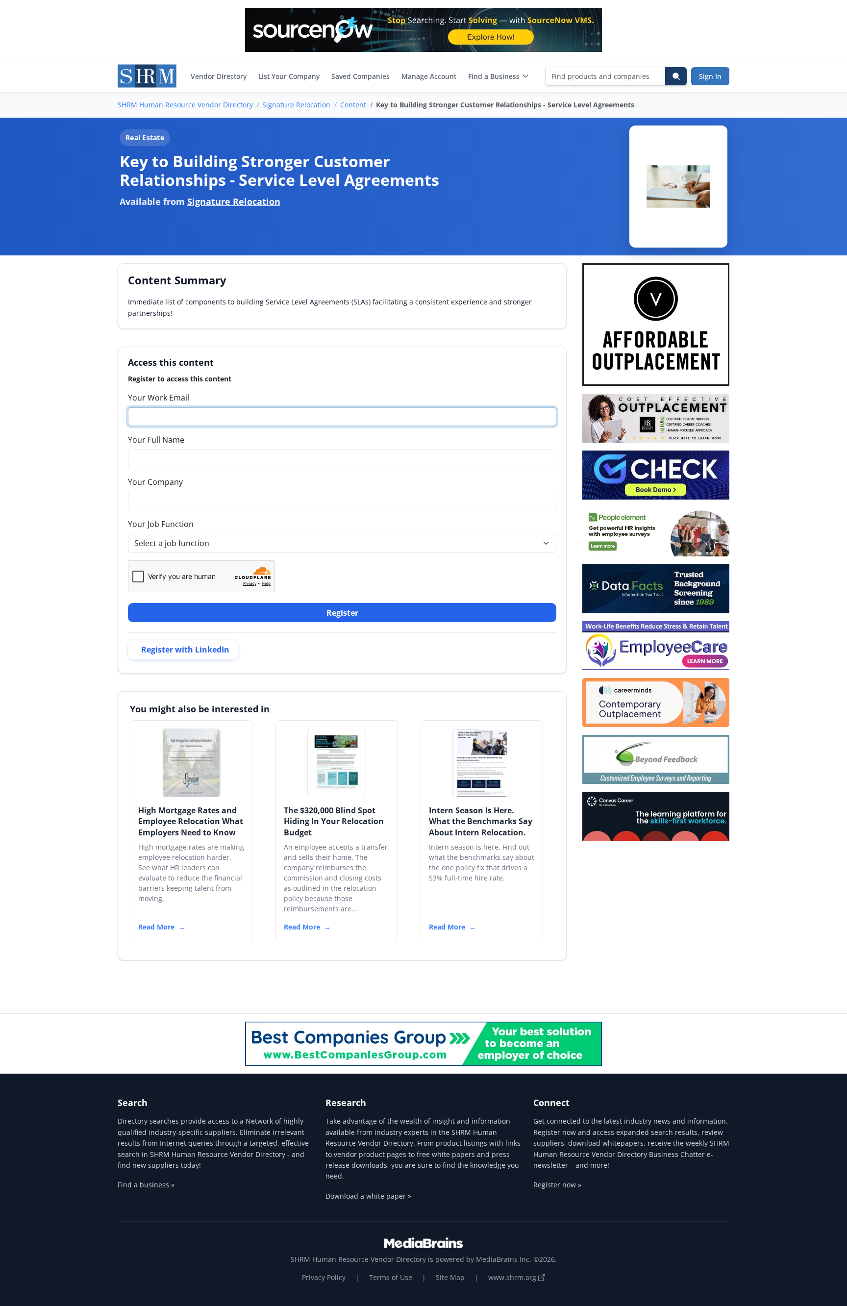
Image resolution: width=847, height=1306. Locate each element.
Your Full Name (156, 439)
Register (342, 612)
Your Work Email (158, 397)
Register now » (557, 1184)
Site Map (450, 1277)
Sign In (710, 76)
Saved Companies (360, 76)
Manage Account (428, 76)
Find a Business (494, 76)
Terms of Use (390, 1277)
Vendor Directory (219, 76)
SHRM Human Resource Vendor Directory (185, 104)
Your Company (155, 482)
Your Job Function (161, 524)
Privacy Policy (324, 1277)
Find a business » (146, 1184)
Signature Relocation (296, 104)
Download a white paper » (368, 1196)
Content (353, 104)
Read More (156, 926)
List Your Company (289, 76)
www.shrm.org (513, 1277)
